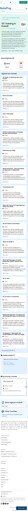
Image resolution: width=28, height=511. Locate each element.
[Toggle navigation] (26, 8)
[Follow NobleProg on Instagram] (1, 503)
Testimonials (4, 479)
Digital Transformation (8, 451)
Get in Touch (21, 508)
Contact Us (23, 2)
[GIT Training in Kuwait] (6, 8)
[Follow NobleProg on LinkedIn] (3, 503)
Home (3, 17)
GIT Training (6, 19)
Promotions (4, 440)
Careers (3, 482)
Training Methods (6, 442)
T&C (2, 487)
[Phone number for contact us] (1, 2)
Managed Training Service (8, 454)
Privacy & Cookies (14, 507)
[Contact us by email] (10, 2)
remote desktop (12, 43)
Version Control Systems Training (13, 17)
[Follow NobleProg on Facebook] (6, 503)
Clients (3, 477)
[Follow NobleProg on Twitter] (8, 503)
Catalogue (4, 437)
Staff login (14, 510)
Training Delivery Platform (9, 456)
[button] (25, 387)
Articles (3, 463)
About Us (3, 470)
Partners (3, 475)
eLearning (4, 444)
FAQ (2, 484)
